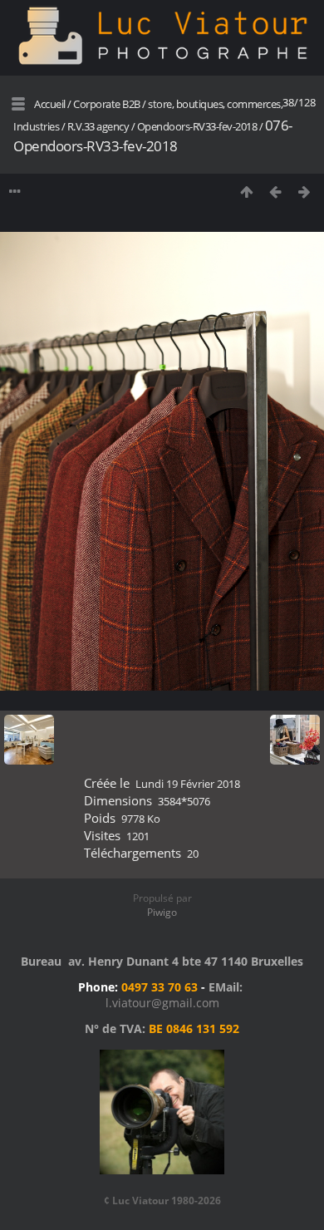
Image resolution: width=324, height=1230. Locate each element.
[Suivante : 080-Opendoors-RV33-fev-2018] (304, 191)
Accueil (50, 103)
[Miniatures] (246, 191)
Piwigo (162, 912)
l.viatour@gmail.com (162, 1003)
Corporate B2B (106, 103)
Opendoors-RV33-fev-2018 (197, 126)
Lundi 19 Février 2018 (187, 783)
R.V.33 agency (98, 126)
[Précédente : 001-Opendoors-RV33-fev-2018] (275, 191)
